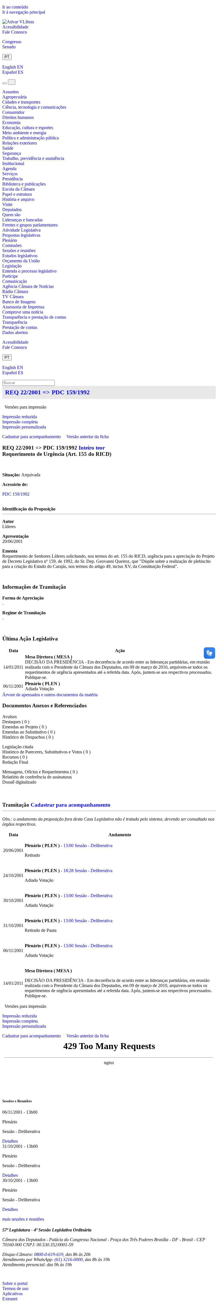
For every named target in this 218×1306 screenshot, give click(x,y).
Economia (11, 122)
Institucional (13, 163)
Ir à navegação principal (23, 12)
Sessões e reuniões (18, 250)
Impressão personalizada (24, 427)
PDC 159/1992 (16, 494)
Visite (7, 204)
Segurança (11, 153)
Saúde (7, 148)
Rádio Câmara (15, 291)
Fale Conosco (14, 32)
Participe (10, 276)
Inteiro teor (92, 448)
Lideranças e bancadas (22, 219)
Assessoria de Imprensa (23, 306)
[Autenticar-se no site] (4, 1274)
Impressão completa (20, 421)
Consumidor (13, 112)
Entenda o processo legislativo (29, 271)
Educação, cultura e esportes (27, 127)
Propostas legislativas (21, 235)
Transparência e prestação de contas (34, 317)
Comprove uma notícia (22, 312)
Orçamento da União (21, 260)
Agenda (9, 168)
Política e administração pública (30, 137)
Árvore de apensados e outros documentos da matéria (50, 694)
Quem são (11, 214)
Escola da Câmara (18, 189)
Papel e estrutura (17, 194)
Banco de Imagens (18, 301)
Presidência (12, 178)
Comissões (12, 245)
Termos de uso (15, 1288)
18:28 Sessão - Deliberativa (87, 870)
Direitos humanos (18, 117)
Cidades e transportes (21, 102)
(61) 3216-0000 (68, 1259)
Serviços (10, 173)
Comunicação (14, 281)
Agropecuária (14, 96)
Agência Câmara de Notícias (28, 286)
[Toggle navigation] (4, 83)
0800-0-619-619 (48, 1254)
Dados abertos (15, 332)
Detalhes (10, 1141)
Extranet (9, 1298)
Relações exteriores (19, 143)
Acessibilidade (15, 26)
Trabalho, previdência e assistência (33, 158)
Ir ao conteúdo (15, 7)
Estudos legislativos (19, 255)
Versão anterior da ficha (87, 436)
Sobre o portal (15, 1283)
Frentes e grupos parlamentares (30, 225)
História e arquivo (18, 199)
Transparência (14, 322)
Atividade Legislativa (21, 230)
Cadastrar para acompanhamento (32, 436)
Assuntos (10, 91)
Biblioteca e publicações (24, 184)
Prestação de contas (19, 327)
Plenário (9, 240)
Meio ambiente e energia (24, 132)
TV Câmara (13, 296)
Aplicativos (12, 1293)
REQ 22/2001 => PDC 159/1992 (47, 392)
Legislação (12, 265)
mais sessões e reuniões (23, 1219)
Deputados (12, 209)
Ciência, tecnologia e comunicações (34, 107)
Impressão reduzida (19, 416)
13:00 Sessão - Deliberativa (87, 845)
